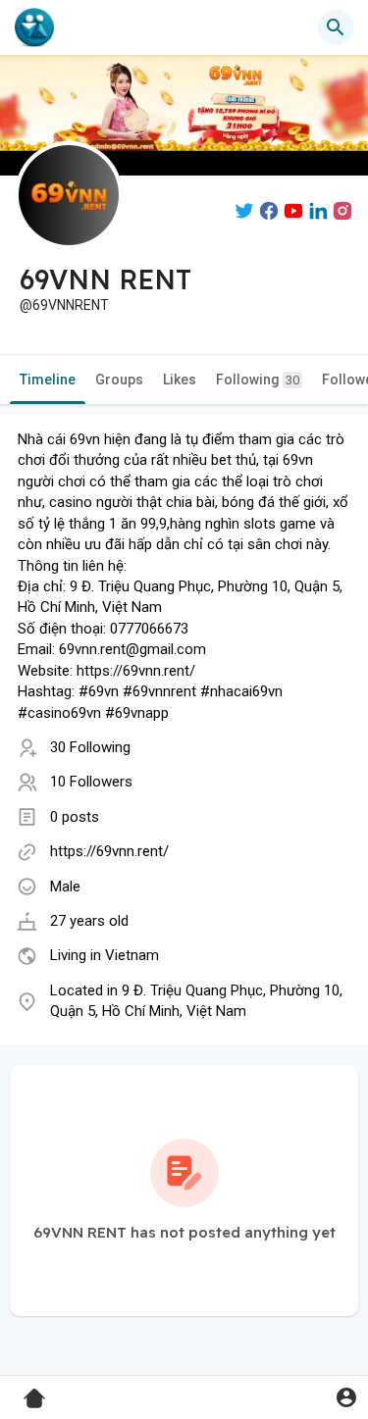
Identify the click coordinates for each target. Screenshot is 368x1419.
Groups (119, 379)
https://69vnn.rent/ (109, 851)
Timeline (48, 379)
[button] (346, 1397)
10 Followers (91, 781)
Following (257, 379)
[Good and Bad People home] (34, 27)
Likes (179, 379)
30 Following (90, 747)
